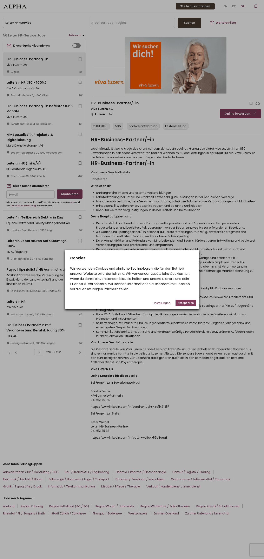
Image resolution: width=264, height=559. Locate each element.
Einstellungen (161, 303)
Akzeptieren (186, 303)
